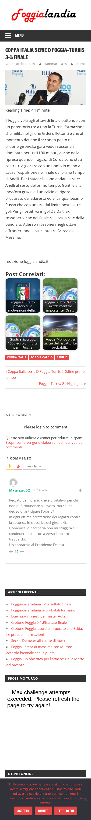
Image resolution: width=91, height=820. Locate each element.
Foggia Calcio (42, 357)
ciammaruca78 (55, 63)
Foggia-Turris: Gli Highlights (61, 383)
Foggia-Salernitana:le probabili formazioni (44, 610)
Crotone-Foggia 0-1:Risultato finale (39, 622)
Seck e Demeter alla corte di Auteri (38, 640)
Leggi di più (65, 811)
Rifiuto (43, 811)
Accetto (23, 811)
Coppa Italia (16, 357)
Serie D (62, 357)
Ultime (80, 63)
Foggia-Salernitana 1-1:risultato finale (41, 604)
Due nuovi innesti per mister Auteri (39, 616)
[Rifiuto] (85, 799)
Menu (19, 35)
